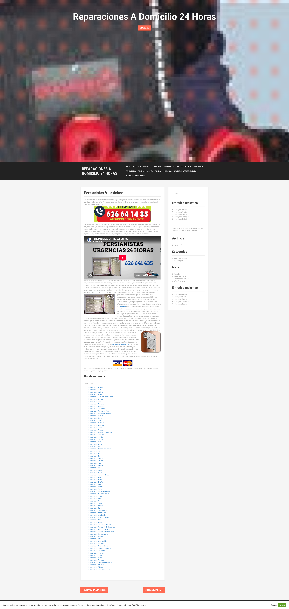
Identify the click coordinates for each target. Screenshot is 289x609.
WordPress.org (179, 281)
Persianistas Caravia (96, 416)
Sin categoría (179, 261)
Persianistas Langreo (96, 458)
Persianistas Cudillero (96, 435)
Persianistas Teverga (96, 553)
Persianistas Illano (95, 453)
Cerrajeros (157, 166)
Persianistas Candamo (97, 409)
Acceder (177, 274)
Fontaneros (198, 166)
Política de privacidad (163, 171)
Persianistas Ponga (95, 501)
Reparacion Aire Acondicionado (186, 171)
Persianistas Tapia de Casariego (100, 548)
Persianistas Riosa (95, 520)
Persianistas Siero (95, 539)
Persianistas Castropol (97, 425)
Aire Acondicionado (181, 258)
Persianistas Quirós (95, 508)
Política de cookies (145, 171)
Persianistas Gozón (95, 444)
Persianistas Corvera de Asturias (100, 432)
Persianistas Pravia (95, 503)
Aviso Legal (136, 166)
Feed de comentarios (181, 279)
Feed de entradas (180, 276)
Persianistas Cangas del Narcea (100, 413)
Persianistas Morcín (96, 472)
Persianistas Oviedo (96, 487)
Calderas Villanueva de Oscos (94, 590)
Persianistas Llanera (96, 465)
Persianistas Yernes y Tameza (99, 569)
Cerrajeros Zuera (181, 214)
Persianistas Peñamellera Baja (99, 494)
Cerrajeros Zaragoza (182, 217)
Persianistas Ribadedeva (97, 513)
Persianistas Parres (95, 489)
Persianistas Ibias (95, 451)
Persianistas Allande (96, 387)
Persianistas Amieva (96, 392)
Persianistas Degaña (96, 437)
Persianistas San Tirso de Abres (100, 529)
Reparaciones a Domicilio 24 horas (99, 171)
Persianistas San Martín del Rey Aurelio (102, 527)
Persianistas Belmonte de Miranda (101, 397)
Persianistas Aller (95, 390)
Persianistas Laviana (96, 461)
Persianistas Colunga (96, 430)
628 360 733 (144, 28)
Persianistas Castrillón (96, 423)
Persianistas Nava (95, 477)
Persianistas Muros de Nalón (99, 475)
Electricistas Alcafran (189, 231)
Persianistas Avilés (95, 394)
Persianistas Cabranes (97, 406)
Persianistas (131, 171)
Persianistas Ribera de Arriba (99, 517)
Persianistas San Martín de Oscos (100, 524)
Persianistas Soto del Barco (98, 546)
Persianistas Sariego (96, 536)
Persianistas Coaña (95, 427)
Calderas (146, 166)
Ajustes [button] (274, 605)
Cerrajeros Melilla (181, 210)
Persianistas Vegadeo (96, 560)
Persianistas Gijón (95, 442)
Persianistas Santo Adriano (98, 534)
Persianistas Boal (95, 401)
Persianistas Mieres (96, 470)
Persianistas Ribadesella (97, 515)
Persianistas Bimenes (96, 399)
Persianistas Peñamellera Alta (99, 491)
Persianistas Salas (95, 522)
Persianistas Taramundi (97, 551)
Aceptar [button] (282, 605)
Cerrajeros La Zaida (181, 219)
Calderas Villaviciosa (154, 590)
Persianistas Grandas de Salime (100, 449)
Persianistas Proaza (96, 506)
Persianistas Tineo (95, 555)
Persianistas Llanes (95, 468)
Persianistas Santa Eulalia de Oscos (101, 532)
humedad (122, 306)
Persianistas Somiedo (96, 543)
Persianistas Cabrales (96, 404)
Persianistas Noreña (96, 482)
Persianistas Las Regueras (98, 510)
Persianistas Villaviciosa (97, 565)
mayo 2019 (178, 245)
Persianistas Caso (95, 420)
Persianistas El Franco (96, 439)
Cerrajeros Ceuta (181, 212)
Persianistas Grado (95, 446)
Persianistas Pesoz (95, 496)
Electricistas (169, 166)
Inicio (128, 166)
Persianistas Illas (94, 456)
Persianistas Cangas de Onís (99, 411)
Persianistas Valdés (96, 558)
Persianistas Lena (95, 463)
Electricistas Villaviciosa (120, 344)
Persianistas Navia (95, 480)
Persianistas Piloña (95, 498)
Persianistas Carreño (96, 418)
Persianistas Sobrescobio (98, 541)
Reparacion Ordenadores (135, 176)
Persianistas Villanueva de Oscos (100, 562)
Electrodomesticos (184, 166)
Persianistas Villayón (96, 567)
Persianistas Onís (95, 484)
